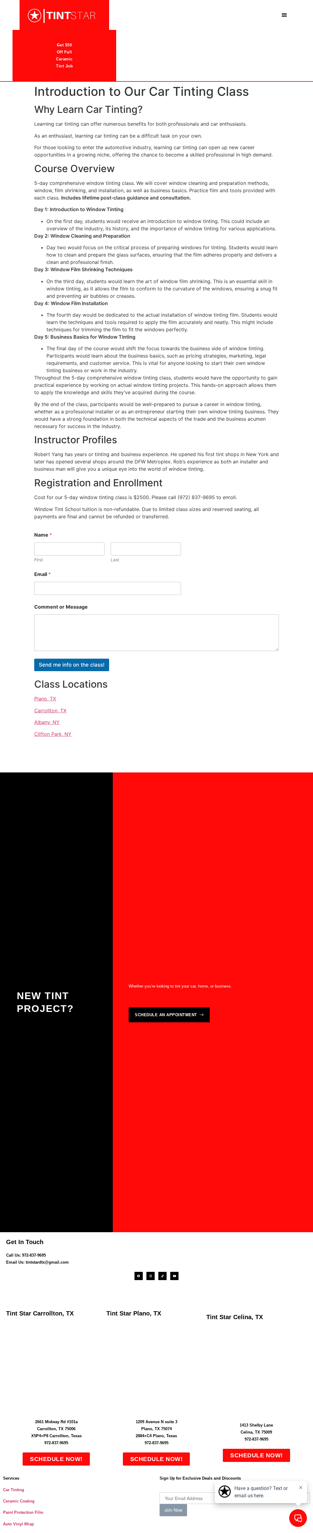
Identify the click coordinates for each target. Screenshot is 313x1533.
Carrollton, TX (50, 710)
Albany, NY (47, 722)
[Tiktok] (162, 1276)
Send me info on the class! (72, 665)
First (38, 559)
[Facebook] (138, 1276)
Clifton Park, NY (53, 734)
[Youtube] (174, 1276)
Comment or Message (61, 607)
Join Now (173, 1510)
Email (42, 574)
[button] (284, 15)
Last (115, 559)
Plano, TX (45, 699)
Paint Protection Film (23, 1512)
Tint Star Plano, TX (133, 1313)
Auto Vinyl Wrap (18, 1524)
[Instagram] (150, 1276)
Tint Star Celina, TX (234, 1317)
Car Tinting (13, 1490)
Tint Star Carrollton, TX (40, 1313)
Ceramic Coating (19, 1501)
